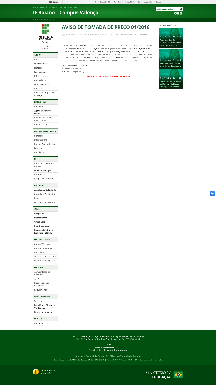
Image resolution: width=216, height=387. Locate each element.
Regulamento (40, 289)
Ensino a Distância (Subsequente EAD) (43, 231)
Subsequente (40, 217)
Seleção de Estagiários (44, 260)
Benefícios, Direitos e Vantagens (44, 306)
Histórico (38, 67)
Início (36, 59)
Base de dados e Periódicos (41, 284)
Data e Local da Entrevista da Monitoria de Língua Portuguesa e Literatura (170, 84)
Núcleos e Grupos (43, 170)
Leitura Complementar (45, 202)
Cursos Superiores (43, 248)
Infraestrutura (41, 76)
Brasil (55, 2)
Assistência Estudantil (45, 190)
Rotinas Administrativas (45, 144)
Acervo (37, 278)
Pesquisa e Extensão (43, 178)
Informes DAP (40, 140)
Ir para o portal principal (44, 20)
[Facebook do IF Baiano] (175, 13)
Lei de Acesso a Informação (47, 371)
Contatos (38, 88)
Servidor (38, 301)
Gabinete (38, 106)
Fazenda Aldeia (41, 72)
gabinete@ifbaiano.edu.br (154, 360)
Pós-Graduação (41, 226)
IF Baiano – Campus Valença (65, 12)
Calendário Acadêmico (44, 194)
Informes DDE (41, 174)
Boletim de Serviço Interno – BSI (43, 119)
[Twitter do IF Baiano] (178, 13)
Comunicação (40, 124)
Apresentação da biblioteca (42, 273)
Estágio (37, 198)
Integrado (39, 213)
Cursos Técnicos (42, 244)
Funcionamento (41, 84)
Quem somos (40, 63)
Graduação (39, 221)
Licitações (38, 135)
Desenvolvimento (43, 312)
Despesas (38, 148)
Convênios (39, 152)
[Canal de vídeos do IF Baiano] (181, 13)
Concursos (39, 252)
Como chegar (40, 80)
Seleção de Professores (45, 256)
